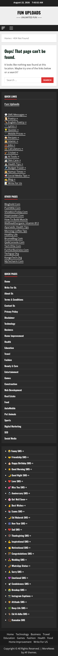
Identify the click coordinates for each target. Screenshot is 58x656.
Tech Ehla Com (12, 246)
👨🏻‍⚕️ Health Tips (13, 164)
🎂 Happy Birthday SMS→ (20, 463)
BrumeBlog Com (13, 238)
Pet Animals (10, 414)
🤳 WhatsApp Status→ (19, 566)
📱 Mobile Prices (14, 133)
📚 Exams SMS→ (16, 511)
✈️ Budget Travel (15, 167)
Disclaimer (9, 317)
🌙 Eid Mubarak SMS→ (19, 517)
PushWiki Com (12, 208)
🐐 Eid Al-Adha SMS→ (18, 614)
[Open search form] (53, 28)
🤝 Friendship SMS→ (18, 457)
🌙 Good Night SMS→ (18, 475)
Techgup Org (11, 253)
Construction (10, 384)
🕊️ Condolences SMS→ (19, 584)
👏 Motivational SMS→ (19, 547)
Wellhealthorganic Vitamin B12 (21, 223)
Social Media (10, 438)
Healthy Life (11, 234)
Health (7, 342)
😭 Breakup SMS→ (17, 590)
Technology (9, 323)
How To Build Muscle (16, 219)
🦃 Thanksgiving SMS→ (19, 535)
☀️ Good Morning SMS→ (20, 469)
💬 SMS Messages (15, 114)
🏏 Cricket (11, 152)
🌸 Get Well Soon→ (17, 499)
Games (7, 378)
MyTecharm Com (13, 261)
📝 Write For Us (13, 183)
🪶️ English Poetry (15, 122)
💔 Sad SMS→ (15, 529)
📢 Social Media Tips (17, 175)
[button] (3, 28)
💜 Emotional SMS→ (18, 578)
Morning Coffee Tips (15, 230)
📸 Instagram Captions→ (20, 596)
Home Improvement (14, 336)
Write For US (41, 642)
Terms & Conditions (13, 299)
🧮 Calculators (13, 148)
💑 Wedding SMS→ (17, 559)
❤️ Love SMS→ (15, 481)
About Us (8, 293)
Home (7, 281)
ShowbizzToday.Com (16, 211)
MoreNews (48, 648)
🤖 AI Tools (11, 156)
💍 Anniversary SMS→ (19, 493)
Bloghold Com (12, 204)
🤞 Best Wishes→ (17, 505)
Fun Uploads (29, 13)
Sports (7, 420)
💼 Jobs (9, 145)
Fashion (8, 360)
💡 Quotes (11, 130)
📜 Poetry (11, 118)
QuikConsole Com (14, 242)
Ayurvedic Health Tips (16, 227)
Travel (7, 354)
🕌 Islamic (11, 141)
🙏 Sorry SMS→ (16, 571)
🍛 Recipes (11, 137)
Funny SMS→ (17, 451)
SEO (6, 432)
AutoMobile (9, 408)
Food (6, 402)
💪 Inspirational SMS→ (19, 541)
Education (9, 348)
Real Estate (9, 396)
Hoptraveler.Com (14, 215)
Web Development (13, 390)
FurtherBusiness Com (16, 250)
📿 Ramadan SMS (16, 620)
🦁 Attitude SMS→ (17, 602)
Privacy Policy (11, 311)
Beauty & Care (11, 366)
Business (8, 329)
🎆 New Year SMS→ (17, 523)
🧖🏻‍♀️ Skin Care (12, 160)
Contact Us (9, 305)
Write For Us (10, 287)
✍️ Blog (9, 179)
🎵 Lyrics (10, 126)
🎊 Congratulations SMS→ (21, 553)
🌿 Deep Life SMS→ (18, 608)
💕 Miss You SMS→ (17, 487)
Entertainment (11, 372)
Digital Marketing (12, 426)
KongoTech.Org (13, 257)
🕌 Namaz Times (15, 171)
